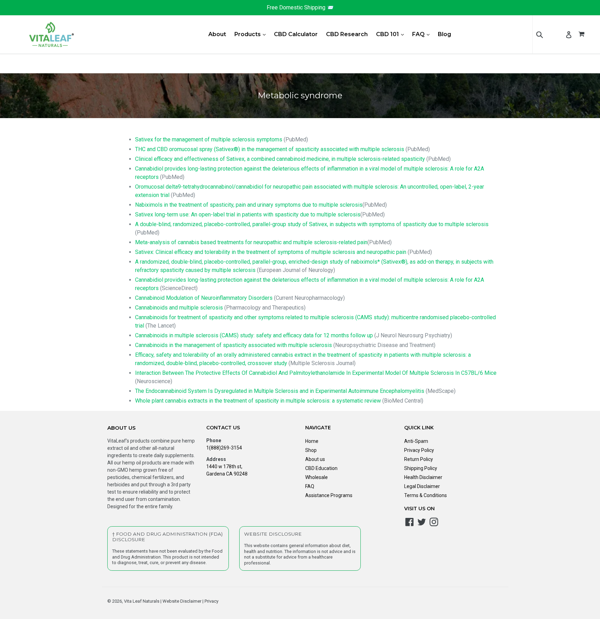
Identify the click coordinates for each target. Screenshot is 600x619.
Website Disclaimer (181, 601)
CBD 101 (391, 34)
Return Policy (418, 459)
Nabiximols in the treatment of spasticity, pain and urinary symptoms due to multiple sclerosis (248, 204)
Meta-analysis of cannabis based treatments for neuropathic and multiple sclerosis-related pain (251, 242)
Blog (444, 34)
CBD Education (321, 468)
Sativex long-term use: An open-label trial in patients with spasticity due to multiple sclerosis (247, 214)
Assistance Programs (328, 495)
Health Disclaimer (423, 477)
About (217, 34)
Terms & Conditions (425, 495)
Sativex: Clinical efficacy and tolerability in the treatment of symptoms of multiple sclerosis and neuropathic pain (270, 252)
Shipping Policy (420, 468)
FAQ (422, 34)
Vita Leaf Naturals (141, 601)
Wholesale (316, 477)
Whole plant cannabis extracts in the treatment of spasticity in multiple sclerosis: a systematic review (258, 400)
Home (311, 441)
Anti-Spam (416, 441)
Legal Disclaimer (422, 486)
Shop (311, 450)
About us (315, 459)
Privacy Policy (419, 450)
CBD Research (347, 34)
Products (251, 34)
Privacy (210, 601)
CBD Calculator (296, 34)
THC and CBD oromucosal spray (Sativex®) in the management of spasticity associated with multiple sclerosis (269, 149)
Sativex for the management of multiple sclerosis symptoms (208, 139)
